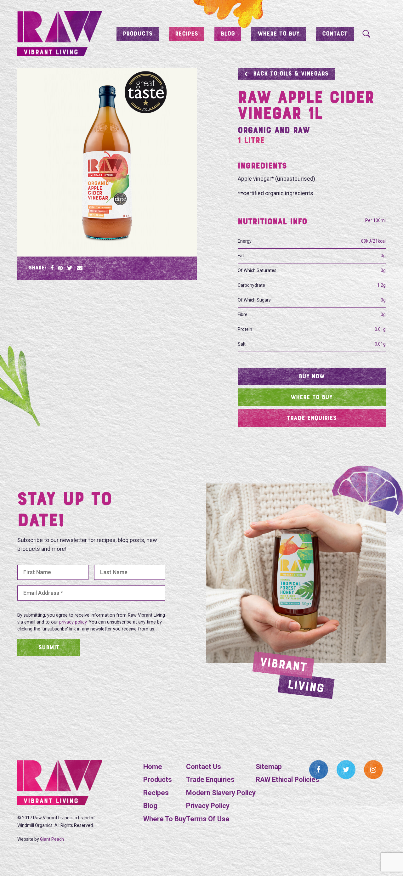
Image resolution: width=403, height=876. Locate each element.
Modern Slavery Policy (221, 793)
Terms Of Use (208, 819)
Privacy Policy (208, 806)
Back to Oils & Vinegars (290, 74)
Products (137, 34)
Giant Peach (52, 839)
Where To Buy (164, 819)
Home (152, 767)
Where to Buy (278, 34)
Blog (228, 34)
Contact (335, 34)
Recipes (186, 34)
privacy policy (73, 622)
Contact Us (203, 767)
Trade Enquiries (312, 418)
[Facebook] (318, 769)
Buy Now (312, 377)
